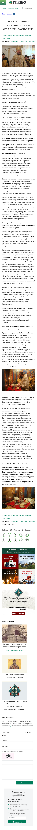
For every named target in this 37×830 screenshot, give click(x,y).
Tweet (3, 14)
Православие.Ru (7, 727)
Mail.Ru (22, 732)
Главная (4, 8)
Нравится (9, 14)
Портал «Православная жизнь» (23, 41)
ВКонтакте (15, 732)
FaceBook (11, 732)
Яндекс (19, 732)
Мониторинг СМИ (13, 8)
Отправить (24, 783)
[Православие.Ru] (17, 2)
